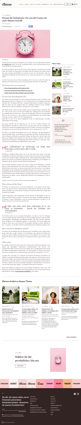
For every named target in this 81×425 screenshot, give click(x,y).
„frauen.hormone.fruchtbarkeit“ (23, 271)
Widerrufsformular (36, 407)
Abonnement (20, 365)
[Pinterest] (32, 26)
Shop (67, 4)
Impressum (33, 401)
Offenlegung (34, 405)
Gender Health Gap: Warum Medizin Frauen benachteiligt (19, 93)
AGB (31, 403)
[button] (2, 422)
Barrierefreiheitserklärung (38, 412)
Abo (51, 4)
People (27, 4)
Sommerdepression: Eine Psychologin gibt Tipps (68, 110)
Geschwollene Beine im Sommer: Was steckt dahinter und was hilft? (68, 85)
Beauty (22, 4)
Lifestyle (32, 4)
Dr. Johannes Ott (6, 64)
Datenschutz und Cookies (37, 410)
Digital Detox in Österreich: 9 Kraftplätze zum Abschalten (67, 72)
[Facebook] (29, 26)
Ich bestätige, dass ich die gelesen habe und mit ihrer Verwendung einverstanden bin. (63, 141)
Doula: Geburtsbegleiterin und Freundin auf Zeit (16, 88)
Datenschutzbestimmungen (60, 141)
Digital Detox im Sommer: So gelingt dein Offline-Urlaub (67, 98)
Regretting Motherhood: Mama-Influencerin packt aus (18, 90)
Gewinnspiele (45, 4)
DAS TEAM (32, 396)
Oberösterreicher (58, 4)
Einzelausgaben (55, 410)
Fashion (38, 4)
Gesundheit (8, 15)
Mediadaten (33, 399)
